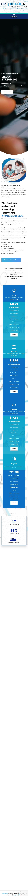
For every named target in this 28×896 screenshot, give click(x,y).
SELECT (14, 334)
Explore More (7, 92)
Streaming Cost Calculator (11, 260)
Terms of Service (4, 893)
